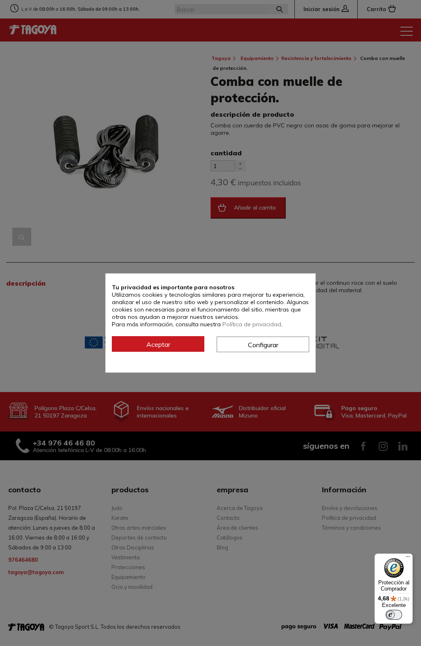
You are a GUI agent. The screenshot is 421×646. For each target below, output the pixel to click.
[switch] (394, 615)
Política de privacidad (251, 324)
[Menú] (408, 558)
